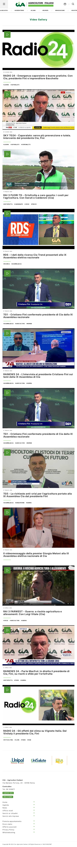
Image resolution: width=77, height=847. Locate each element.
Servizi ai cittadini (10, 813)
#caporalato (15, 85)
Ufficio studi (8, 811)
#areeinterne (19, 10)
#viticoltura (8, 740)
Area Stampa (7, 797)
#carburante (18, 204)
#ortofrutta (8, 204)
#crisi (26, 204)
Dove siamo (7, 824)
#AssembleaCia (16, 264)
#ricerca (6, 264)
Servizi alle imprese (11, 816)
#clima (33, 10)
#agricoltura (20, 383)
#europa (45, 10)
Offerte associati (10, 827)
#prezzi (34, 204)
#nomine (29, 323)
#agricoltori (20, 323)
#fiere (16, 680)
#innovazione (60, 10)
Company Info (8, 793)
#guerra (29, 383)
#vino (29, 740)
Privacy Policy (8, 830)
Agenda (6, 805)
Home (5, 802)
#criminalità (25, 144)
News (5, 808)
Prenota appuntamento (12, 821)
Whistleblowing (9, 832)
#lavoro (6, 85)
